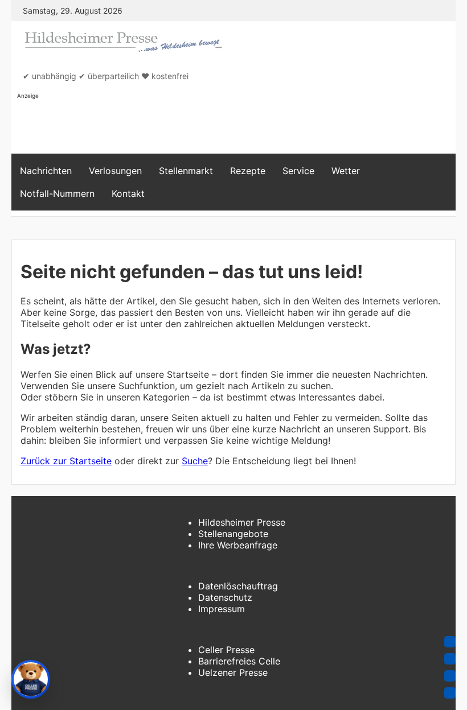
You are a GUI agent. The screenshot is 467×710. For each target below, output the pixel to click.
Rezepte (247, 170)
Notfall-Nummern (57, 193)
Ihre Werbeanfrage (237, 545)
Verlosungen (115, 170)
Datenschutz (225, 597)
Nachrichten (46, 170)
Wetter (345, 170)
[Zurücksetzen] (450, 693)
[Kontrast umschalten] (450, 676)
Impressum (221, 608)
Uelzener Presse (233, 672)
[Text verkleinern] (450, 658)
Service (298, 170)
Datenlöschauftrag (238, 586)
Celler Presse (226, 649)
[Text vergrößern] (450, 641)
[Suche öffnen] (440, 182)
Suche (195, 461)
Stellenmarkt (186, 170)
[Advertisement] (224, 125)
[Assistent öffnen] (30, 679)
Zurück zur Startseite (66, 461)
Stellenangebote (233, 533)
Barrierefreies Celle (239, 661)
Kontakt (128, 193)
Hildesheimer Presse (241, 522)
